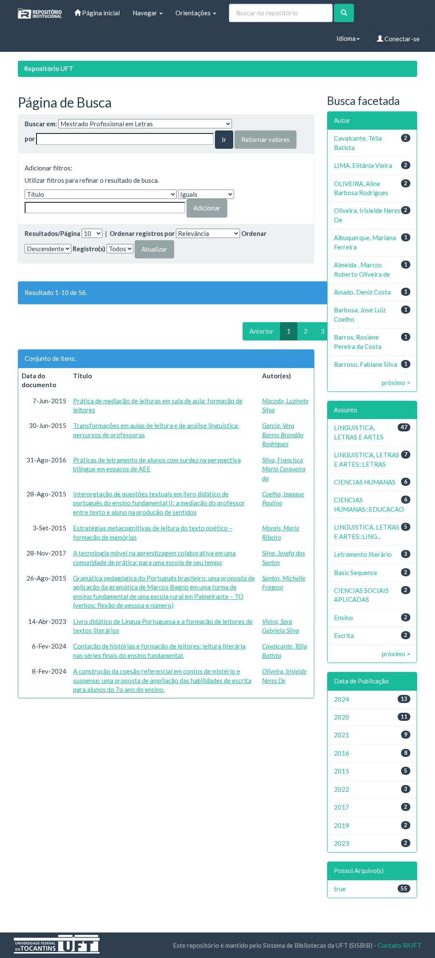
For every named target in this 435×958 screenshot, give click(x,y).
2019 (341, 825)
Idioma (346, 38)
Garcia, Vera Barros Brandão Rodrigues (283, 435)
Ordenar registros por (142, 233)
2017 (341, 807)
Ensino (343, 617)
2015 (341, 771)
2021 (341, 735)
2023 (341, 843)
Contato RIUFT (399, 945)
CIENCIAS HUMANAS (364, 482)
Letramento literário (363, 554)
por (30, 138)
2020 (341, 717)
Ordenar (253, 233)
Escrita (344, 635)
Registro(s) (89, 248)
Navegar (145, 13)
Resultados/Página (52, 233)
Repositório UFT (48, 68)
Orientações (193, 13)
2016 (341, 753)
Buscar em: (41, 124)
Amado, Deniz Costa (362, 292)
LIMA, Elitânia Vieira (363, 165)
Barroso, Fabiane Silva (365, 364)
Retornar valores (265, 139)
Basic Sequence (355, 572)
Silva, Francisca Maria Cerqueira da (283, 469)
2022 (341, 789)
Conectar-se (401, 39)
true (340, 889)
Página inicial (100, 13)
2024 (341, 699)
